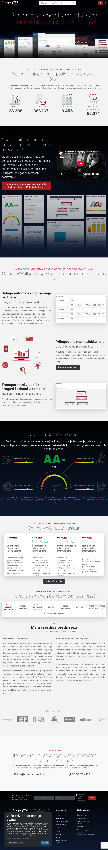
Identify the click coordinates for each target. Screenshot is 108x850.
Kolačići (58, 828)
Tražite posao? (60, 818)
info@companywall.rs (30, 774)
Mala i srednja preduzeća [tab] (8, 607)
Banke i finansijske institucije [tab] (37, 607)
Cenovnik (58, 834)
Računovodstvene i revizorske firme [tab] (97, 607)
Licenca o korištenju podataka (62, 841)
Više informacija (54, 581)
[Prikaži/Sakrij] (70, 3)
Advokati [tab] (80, 607)
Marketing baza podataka (85, 834)
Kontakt (58, 837)
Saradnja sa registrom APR (85, 830)
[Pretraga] (73, 3)
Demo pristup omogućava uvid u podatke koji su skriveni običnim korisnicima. (26, 185)
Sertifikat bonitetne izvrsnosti (83, 822)
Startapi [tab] (51, 607)
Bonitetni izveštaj (82, 818)
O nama (58, 815)
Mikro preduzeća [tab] (65, 607)
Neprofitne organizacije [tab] (54, 613)
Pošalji (91, 798)
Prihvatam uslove (81, 796)
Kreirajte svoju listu (67, 367)
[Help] (105, 2)
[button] (100, 3)
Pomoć (58, 831)
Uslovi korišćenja (81, 800)
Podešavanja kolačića (15, 843)
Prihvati (45, 843)
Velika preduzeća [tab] (23, 607)
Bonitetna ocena (82, 815)
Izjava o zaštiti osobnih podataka (18, 838)
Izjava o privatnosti (62, 821)
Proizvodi (80, 827)
